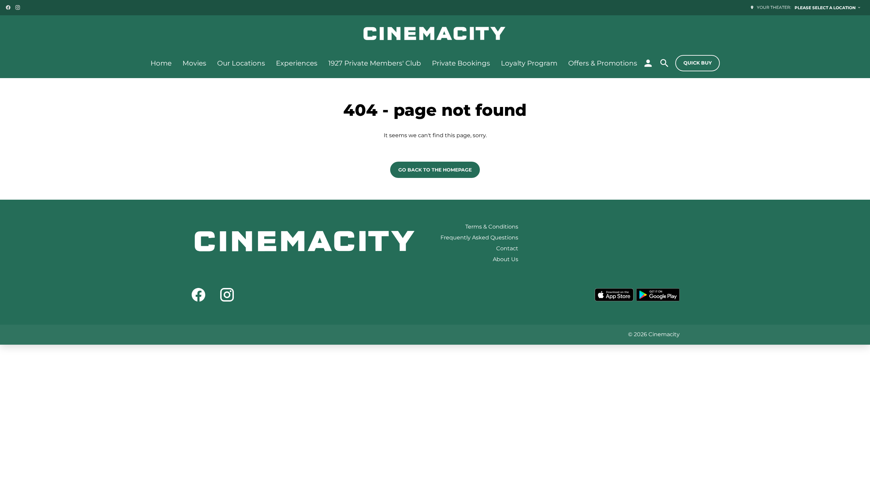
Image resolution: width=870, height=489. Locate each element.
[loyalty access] (648, 63)
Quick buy (697, 63)
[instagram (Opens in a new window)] (17, 7)
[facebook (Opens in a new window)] (8, 7)
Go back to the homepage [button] (435, 170)
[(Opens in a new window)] (614, 294)
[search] (664, 63)
